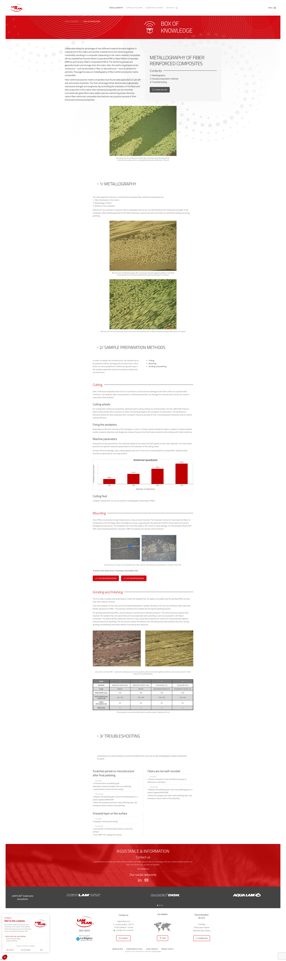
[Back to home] (16, 7)
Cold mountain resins (107, 578)
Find (164, 938)
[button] (177, 7)
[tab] (157, 905)
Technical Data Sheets (201, 930)
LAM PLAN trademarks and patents (22, 897)
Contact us (144, 868)
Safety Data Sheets (201, 927)
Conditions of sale (134, 949)
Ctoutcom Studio (156, 951)
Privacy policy (167, 949)
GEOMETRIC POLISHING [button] (154, 7)
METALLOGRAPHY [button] (116, 7)
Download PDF (161, 89)
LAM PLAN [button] (170, 7)
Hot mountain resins (135, 578)
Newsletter (118, 949)
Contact (124, 938)
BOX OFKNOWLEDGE (176, 27)
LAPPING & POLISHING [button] (134, 7)
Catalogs (201, 924)
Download (203, 938)
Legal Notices (152, 949)
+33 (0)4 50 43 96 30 (124, 930)
